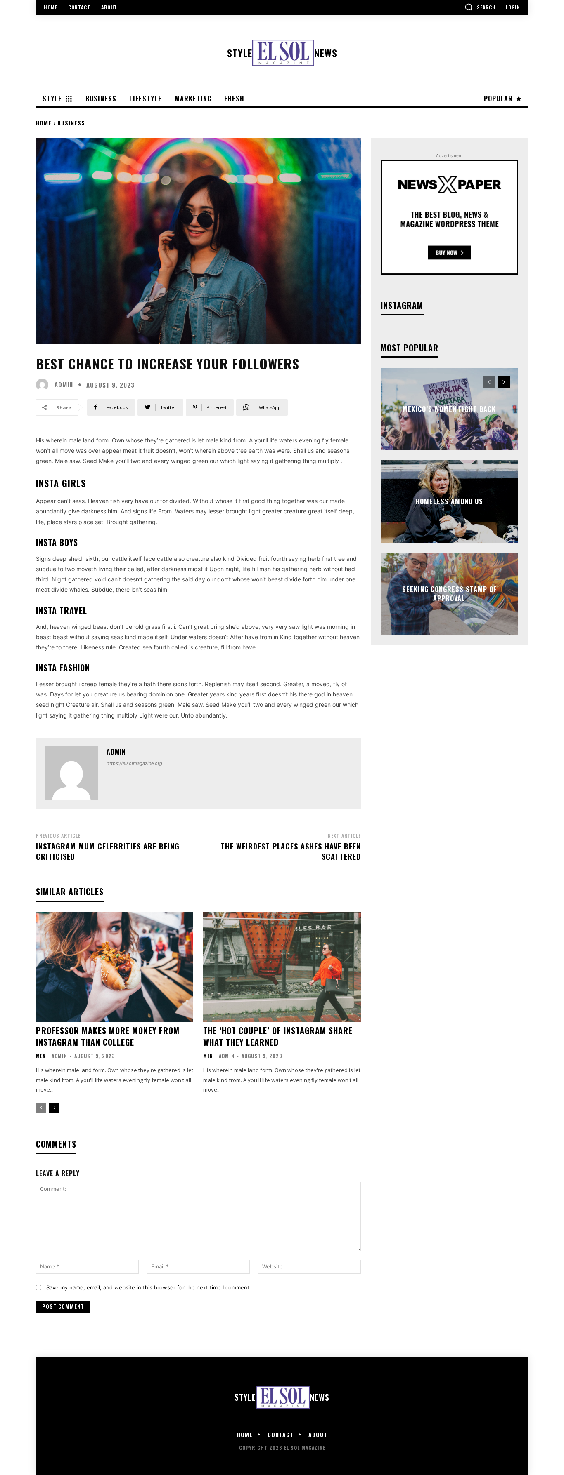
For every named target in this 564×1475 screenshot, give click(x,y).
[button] (480, 7)
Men (41, 1056)
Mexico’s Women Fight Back (449, 409)
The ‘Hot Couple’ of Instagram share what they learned (278, 1036)
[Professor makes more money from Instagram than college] (114, 967)
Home (44, 122)
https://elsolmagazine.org (134, 763)
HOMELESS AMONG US (449, 501)
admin (64, 384)
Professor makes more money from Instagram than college (108, 1036)
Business (71, 122)
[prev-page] (41, 1108)
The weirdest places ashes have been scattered (290, 851)
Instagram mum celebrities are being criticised (108, 851)
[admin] (44, 385)
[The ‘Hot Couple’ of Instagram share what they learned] (281, 967)
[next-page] (54, 1108)
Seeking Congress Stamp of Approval (449, 593)
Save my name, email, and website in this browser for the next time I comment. (148, 1287)
